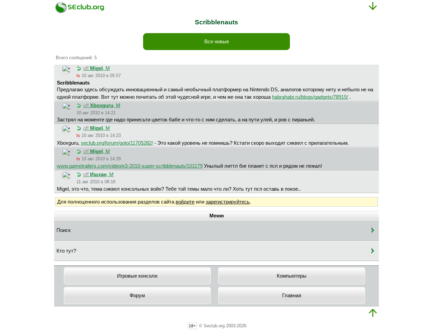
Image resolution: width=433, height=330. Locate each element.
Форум (137, 295)
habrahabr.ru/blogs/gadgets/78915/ (310, 97)
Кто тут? (66, 251)
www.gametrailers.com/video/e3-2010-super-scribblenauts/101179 (130, 166)
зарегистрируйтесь (228, 202)
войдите (185, 202)
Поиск (63, 230)
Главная (291, 295)
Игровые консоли (137, 276)
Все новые (216, 41)
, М (96, 68)
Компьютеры (291, 276)
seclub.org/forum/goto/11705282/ (117, 143)
